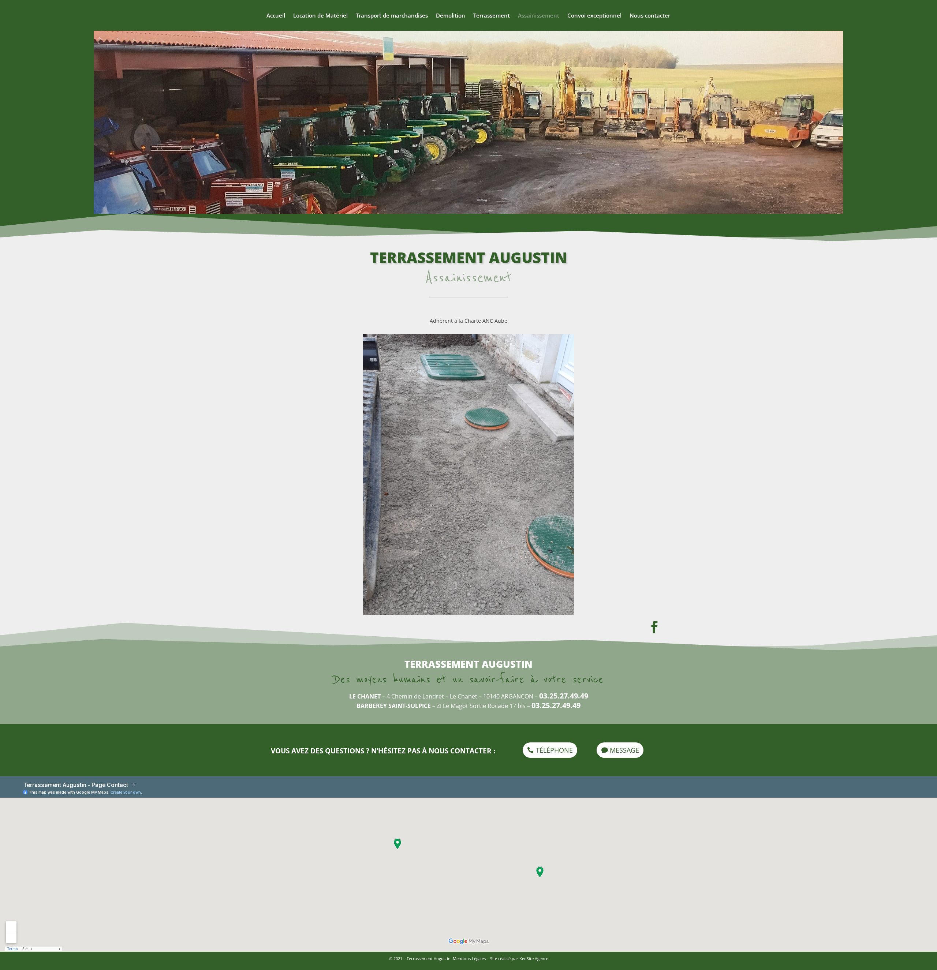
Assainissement (538, 16)
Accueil (275, 16)
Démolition (450, 16)
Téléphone (554, 750)
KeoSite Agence (533, 958)
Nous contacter (650, 16)
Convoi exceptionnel (594, 16)
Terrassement (491, 16)
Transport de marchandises (392, 16)
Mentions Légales (469, 958)
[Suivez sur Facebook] (654, 627)
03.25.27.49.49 (563, 696)
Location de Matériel (320, 16)
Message (624, 750)
